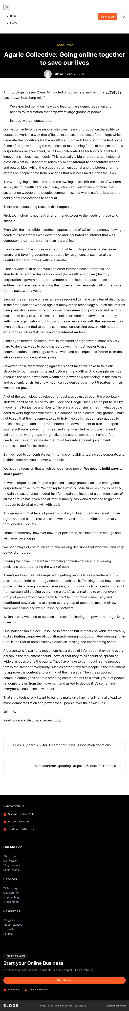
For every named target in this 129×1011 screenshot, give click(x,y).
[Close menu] (6, 7)
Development (11, 892)
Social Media (11, 869)
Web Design (10, 888)
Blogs (11, 1005)
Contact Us (80, 1005)
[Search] (121, 17)
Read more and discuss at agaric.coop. (32, 720)
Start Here (10, 856)
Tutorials (8, 929)
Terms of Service (64, 1005)
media (60, 45)
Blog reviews (11, 865)
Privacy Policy (46, 1005)
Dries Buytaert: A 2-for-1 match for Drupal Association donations (62, 745)
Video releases (12, 924)
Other (69, 45)
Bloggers (9, 920)
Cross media (11, 901)
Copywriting (11, 897)
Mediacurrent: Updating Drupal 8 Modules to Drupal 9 (75, 766)
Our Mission (10, 860)
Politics (8, 933)
